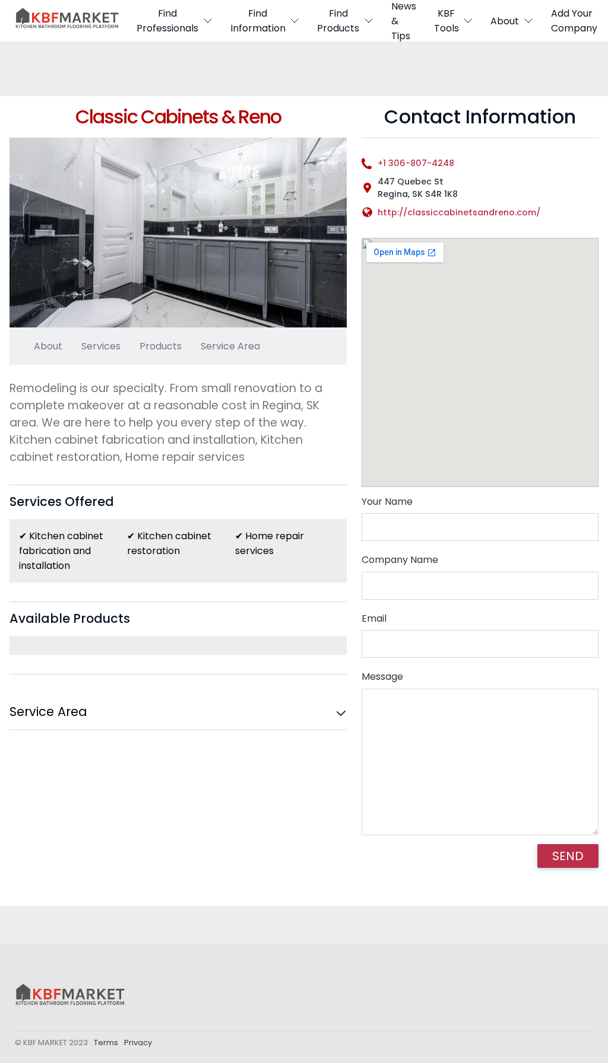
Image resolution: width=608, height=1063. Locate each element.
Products (161, 346)
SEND (568, 856)
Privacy (138, 1042)
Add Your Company (574, 21)
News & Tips (403, 21)
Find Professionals (167, 21)
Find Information (258, 21)
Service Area (230, 346)
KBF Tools (446, 21)
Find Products (338, 21)
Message (382, 676)
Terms (106, 1042)
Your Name (387, 501)
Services (101, 346)
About (504, 21)
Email (374, 618)
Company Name (400, 559)
